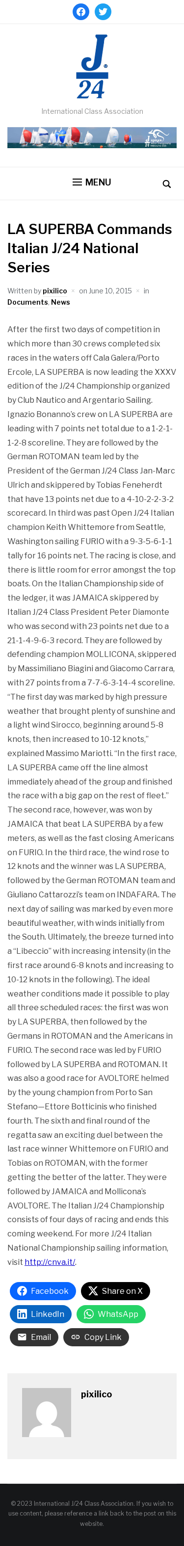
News (60, 302)
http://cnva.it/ (50, 1262)
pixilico (55, 291)
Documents (27, 302)
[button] (92, 182)
